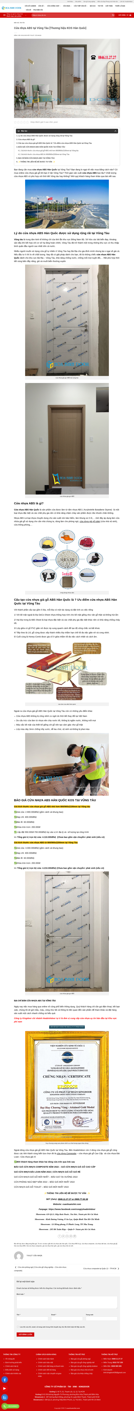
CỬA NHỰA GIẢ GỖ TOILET (27, 1187)
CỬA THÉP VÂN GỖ (80, 6)
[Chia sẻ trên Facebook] (59, 1236)
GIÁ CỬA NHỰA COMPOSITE (33, 1167)
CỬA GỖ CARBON (30, 6)
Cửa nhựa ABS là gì (74, 1243)
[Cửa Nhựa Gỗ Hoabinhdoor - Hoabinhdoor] (12, 7)
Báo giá (92, 6)
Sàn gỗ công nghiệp (89, 1)
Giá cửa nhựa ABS (20, 1246)
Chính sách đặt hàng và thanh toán (51, 1366)
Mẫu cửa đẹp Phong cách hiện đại (107, 1)
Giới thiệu (70, 1)
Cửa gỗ (41, 6)
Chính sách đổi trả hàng (47, 1370)
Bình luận (20, 1294)
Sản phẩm (78, 1)
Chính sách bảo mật (45, 1362)
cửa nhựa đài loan (100, 1243)
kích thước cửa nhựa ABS (31, 842)
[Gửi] (113, 15)
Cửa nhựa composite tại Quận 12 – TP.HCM (100, 1268)
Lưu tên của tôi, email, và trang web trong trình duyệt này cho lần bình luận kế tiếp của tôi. (52, 1327)
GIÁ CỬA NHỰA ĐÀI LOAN (27, 1172)
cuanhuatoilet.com (71, 1204)
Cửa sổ (28, 10)
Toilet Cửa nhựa (35, 35)
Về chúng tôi (10, 1359)
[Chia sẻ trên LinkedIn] (74, 1236)
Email (53, 1314)
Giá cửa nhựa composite (34, 1246)
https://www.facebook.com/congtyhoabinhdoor (72, 1209)
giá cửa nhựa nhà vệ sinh (65, 1246)
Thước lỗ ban (120, 6)
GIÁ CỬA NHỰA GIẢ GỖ (26, 1177)
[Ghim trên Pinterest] (71, 1236)
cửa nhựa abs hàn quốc (60, 1243)
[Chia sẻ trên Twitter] (63, 1236)
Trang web (89, 1314)
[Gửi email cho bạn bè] (67, 1236)
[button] (15, 15)
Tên (18, 1314)
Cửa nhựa (66, 6)
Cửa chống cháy (53, 6)
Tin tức (100, 6)
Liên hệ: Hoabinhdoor (126, 1)
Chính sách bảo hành (46, 1359)
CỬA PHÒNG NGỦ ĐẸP (25, 1182)
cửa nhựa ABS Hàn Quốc (40, 233)
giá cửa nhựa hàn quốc (50, 1246)
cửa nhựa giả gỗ (37, 599)
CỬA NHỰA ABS (34, 1000)
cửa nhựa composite (88, 1243)
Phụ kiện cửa (38, 10)
